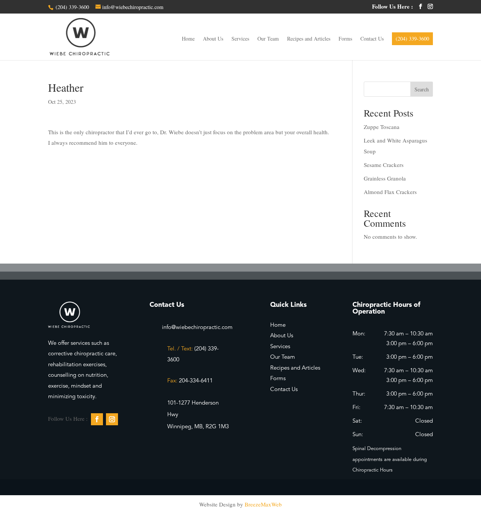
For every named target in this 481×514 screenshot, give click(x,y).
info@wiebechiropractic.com (197, 328)
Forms (345, 39)
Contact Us (372, 39)
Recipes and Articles (308, 39)
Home (188, 39)
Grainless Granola (385, 178)
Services (240, 39)
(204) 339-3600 (71, 7)
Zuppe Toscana (381, 126)
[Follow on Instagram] (112, 419)
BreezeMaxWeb (263, 504)
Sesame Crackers (384, 164)
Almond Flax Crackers (390, 192)
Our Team (268, 39)
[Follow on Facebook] (97, 419)
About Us (213, 39)
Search (421, 89)
